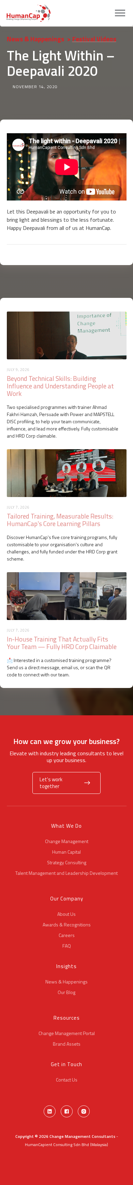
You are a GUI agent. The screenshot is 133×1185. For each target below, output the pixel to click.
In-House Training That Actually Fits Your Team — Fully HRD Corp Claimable (62, 642)
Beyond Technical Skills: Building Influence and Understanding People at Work (60, 386)
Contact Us (66, 1079)
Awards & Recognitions (67, 924)
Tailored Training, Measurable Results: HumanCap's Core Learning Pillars (60, 519)
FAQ (66, 945)
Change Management (66, 841)
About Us (66, 914)
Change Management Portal (67, 1033)
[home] (28, 13)
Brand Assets (66, 1044)
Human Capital (66, 852)
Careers (67, 935)
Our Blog (66, 992)
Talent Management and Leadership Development (66, 873)
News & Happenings (35, 39)
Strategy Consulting (66, 862)
